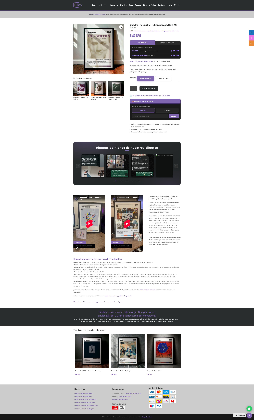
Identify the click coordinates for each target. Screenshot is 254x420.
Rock (100, 5)
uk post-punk (118, 302)
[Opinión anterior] (78, 166)
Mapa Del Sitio (147, 417)
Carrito (170, 5)
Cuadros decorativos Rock (83, 393)
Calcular (174, 116)
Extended (167, 110)
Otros (145, 5)
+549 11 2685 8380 (125, 396)
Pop (105, 5)
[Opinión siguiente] (176, 166)
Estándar (143, 110)
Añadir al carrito (148, 88)
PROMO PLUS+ (143, 42)
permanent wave (103, 302)
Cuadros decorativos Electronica (85, 399)
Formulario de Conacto (120, 399)
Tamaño (133, 77)
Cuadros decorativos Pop (83, 396)
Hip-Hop (123, 5)
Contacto (161, 5)
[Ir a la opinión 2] (115, 180)
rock (111, 302)
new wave (93, 302)
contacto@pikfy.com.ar (133, 393)
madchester (85, 302)
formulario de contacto (147, 290)
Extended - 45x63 (163, 79)
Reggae (138, 5)
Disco (131, 5)
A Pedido (152, 5)
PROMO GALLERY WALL (167, 43)
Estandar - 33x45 (145, 78)
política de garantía (125, 296)
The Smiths (142, 31)
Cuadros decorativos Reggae (84, 409)
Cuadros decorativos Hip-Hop (84, 403)
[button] (121, 27)
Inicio (94, 5)
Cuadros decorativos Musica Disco (86, 406)
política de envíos (111, 296)
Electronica (114, 5)
